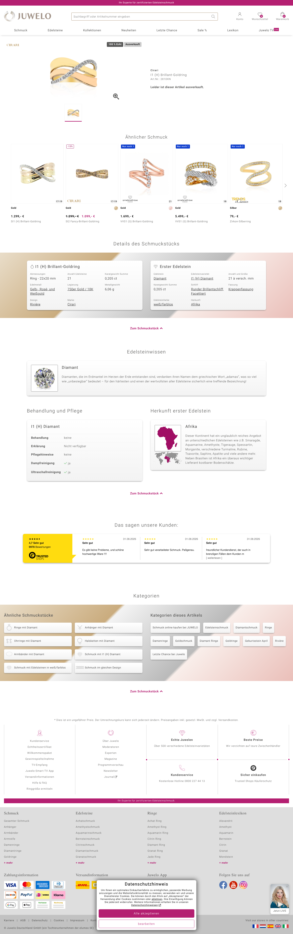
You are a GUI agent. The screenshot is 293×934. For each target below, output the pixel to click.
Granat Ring (155, 851)
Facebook (223, 885)
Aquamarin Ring (157, 833)
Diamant (160, 278)
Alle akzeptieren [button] (146, 913)
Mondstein (226, 857)
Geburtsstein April (256, 641)
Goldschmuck (183, 641)
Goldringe (231, 641)
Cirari (72, 304)
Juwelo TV (268, 30)
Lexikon (232, 30)
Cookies (59, 920)
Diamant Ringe (209, 641)
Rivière (35, 304)
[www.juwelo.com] (278, 926)
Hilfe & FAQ (39, 783)
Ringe (268, 628)
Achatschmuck (85, 821)
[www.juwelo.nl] (263, 926)
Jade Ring (153, 857)
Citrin (222, 845)
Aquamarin (226, 833)
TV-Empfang (40, 765)
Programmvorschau (111, 765)
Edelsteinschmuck (216, 628)
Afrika (195, 304)
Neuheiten (128, 30)
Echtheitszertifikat (40, 747)
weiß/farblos (163, 304)
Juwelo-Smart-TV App (39, 771)
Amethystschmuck (88, 827)
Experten (111, 753)
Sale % (202, 30)
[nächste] (285, 185)
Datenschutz (40, 920)
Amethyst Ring (156, 827)
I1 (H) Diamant (202, 278)
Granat (223, 851)
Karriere (9, 920)
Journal (109, 777)
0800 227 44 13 (195, 781)
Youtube (233, 885)
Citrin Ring (154, 839)
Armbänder (11, 833)
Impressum (77, 920)
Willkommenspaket (39, 753)
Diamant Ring (156, 845)
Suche (214, 16)
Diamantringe (13, 851)
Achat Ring (154, 821)
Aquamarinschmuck (89, 833)
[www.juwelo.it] (286, 926)
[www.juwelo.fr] (256, 926)
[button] (240, 17)
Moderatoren (110, 747)
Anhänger (10, 827)
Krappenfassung (240, 289)
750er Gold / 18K (80, 289)
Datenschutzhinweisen (144, 905)
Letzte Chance (166, 30)
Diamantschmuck (247, 628)
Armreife (9, 839)
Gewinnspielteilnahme (39, 759)
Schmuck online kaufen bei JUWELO (175, 628)
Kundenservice (39, 741)
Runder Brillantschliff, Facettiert (207, 291)
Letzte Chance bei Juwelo (169, 654)
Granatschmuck (86, 857)
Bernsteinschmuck (88, 839)
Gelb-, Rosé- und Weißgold (42, 291)
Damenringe (160, 641)
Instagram (243, 885)
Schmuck (20, 30)
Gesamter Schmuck (16, 821)
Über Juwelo (111, 741)
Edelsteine (55, 30)
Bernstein (225, 839)
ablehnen (157, 899)
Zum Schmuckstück (144, 328)
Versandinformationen (39, 777)
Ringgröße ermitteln (40, 789)
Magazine (110, 759)
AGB (23, 920)
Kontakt (95, 920)
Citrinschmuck (85, 845)
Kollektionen (92, 30)
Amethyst (225, 827)
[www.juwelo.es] (270, 926)
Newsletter (111, 771)
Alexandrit (225, 821)
